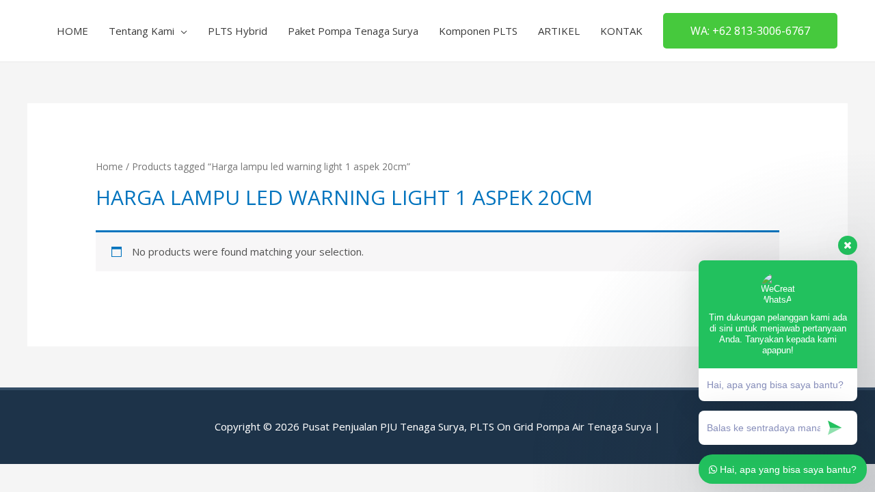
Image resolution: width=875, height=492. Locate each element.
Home (109, 166)
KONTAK (621, 31)
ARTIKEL (559, 31)
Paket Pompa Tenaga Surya (353, 31)
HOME (72, 31)
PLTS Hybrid (237, 31)
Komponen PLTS (478, 31)
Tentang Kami (141, 31)
